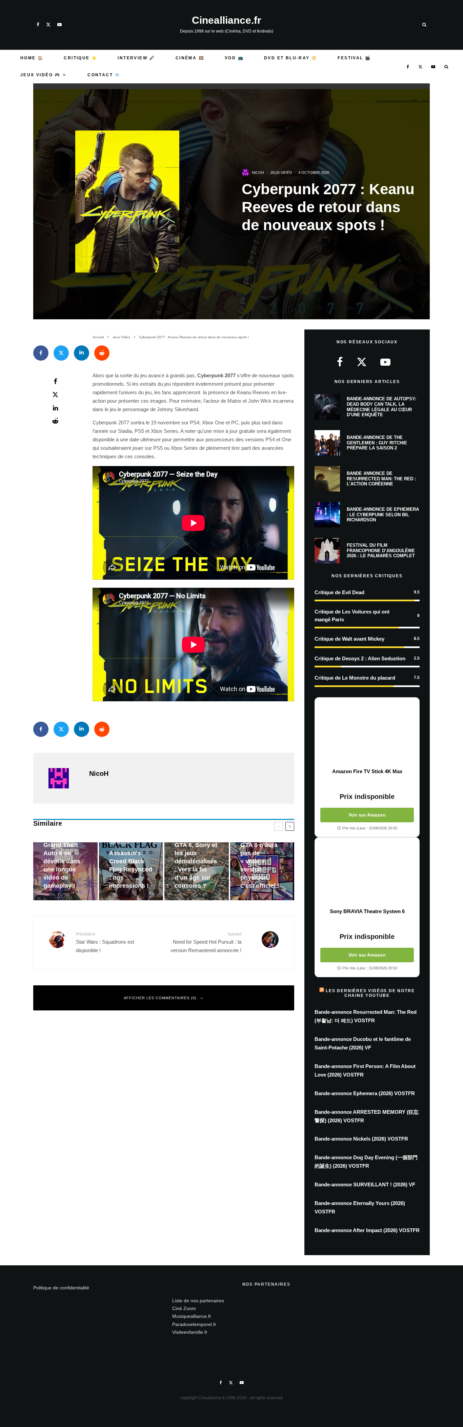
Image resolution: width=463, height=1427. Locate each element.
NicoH (258, 172)
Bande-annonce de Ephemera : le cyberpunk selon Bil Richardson (383, 514)
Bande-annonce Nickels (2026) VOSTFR (361, 1139)
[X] (48, 24)
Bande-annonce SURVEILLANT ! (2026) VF (365, 1184)
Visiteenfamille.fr (189, 1332)
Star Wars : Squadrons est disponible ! (105, 942)
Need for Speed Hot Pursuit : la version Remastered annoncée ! (205, 942)
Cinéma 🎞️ (190, 58)
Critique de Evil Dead (339, 592)
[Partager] (40, 353)
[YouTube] (59, 24)
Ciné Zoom (184, 1308)
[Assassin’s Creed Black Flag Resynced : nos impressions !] (131, 871)
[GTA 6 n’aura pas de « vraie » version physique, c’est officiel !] (262, 871)
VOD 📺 (234, 58)
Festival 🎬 (354, 58)
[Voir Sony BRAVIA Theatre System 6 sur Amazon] (367, 873)
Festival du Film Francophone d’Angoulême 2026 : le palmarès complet (381, 550)
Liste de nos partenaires (198, 1300)
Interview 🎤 (136, 58)
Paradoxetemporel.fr (194, 1324)
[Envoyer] (101, 353)
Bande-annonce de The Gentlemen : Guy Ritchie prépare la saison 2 (377, 442)
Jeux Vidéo (281, 172)
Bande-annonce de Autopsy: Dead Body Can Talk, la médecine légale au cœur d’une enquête (381, 406)
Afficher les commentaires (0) (160, 998)
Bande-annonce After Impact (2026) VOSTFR (367, 1230)
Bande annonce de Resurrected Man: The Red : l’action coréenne (381, 478)
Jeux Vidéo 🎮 (40, 75)
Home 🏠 (31, 58)
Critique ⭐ (80, 58)
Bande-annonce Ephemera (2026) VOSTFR (365, 1093)
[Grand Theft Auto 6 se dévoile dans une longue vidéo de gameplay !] (65, 871)
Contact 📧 (104, 75)
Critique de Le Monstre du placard (355, 678)
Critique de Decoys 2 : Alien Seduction (360, 658)
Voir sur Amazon (367, 815)
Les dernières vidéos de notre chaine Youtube (370, 993)
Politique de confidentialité (61, 1287)
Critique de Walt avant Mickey (349, 639)
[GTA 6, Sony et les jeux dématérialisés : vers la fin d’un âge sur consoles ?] (196, 871)
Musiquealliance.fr (191, 1316)
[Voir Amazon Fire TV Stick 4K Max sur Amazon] (367, 733)
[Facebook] (38, 24)
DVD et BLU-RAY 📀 (290, 58)
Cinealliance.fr (226, 20)
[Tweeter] (61, 353)
